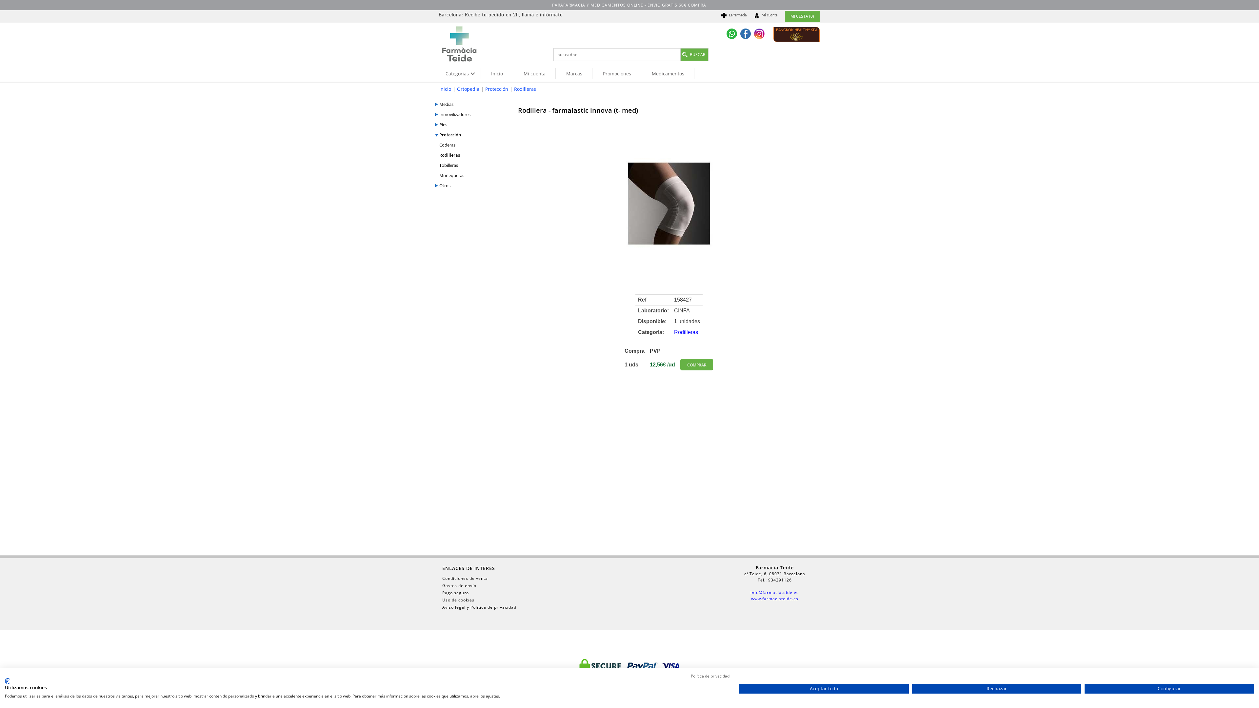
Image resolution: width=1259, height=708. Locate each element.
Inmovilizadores (454, 114)
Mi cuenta (535, 73)
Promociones (617, 73)
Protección (496, 89)
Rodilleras (525, 89)
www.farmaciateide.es (774, 598)
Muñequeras (451, 175)
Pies (443, 125)
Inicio (497, 73)
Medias (446, 104)
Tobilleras (448, 165)
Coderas (447, 145)
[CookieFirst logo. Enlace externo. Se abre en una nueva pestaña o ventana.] (7, 681)
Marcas (574, 73)
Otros (444, 185)
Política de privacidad (710, 676)
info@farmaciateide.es (774, 592)
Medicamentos (668, 73)
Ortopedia (468, 89)
